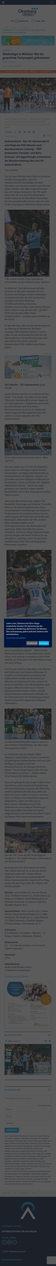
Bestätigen (43, 643)
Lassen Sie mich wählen (15, 638)
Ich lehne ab (32, 643)
